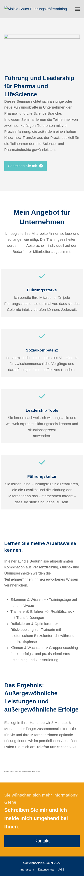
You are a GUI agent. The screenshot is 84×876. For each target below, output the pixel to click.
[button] (77, 9)
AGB (61, 869)
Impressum (27, 869)
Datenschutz (46, 869)
